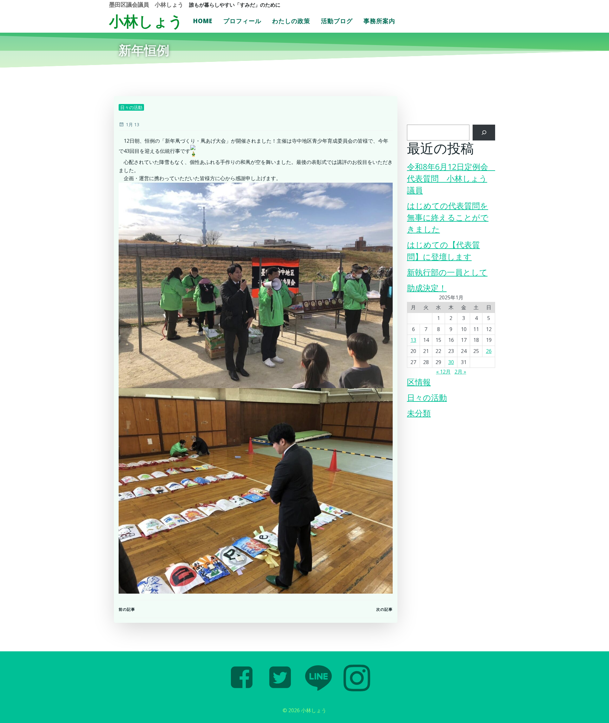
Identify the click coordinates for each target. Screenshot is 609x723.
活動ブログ (337, 21)
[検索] (484, 132)
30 (451, 362)
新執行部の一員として (447, 272)
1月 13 (132, 124)
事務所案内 (379, 21)
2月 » (460, 371)
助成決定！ (427, 288)
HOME (203, 21)
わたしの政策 (291, 21)
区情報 (419, 382)
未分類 (419, 413)
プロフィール (242, 21)
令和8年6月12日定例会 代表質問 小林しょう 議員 (451, 178)
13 (413, 339)
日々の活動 (131, 107)
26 (489, 351)
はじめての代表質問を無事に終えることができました (447, 217)
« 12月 (443, 371)
